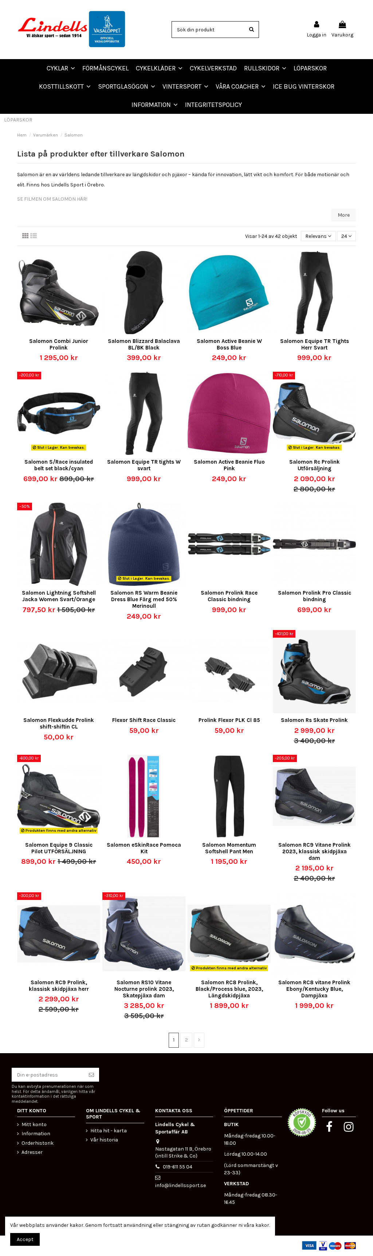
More (344, 215)
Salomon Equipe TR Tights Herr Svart (314, 344)
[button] (240, 86)
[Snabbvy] (64, 331)
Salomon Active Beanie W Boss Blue (229, 344)
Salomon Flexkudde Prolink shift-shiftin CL (58, 723)
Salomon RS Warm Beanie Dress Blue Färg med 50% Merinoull (143, 599)
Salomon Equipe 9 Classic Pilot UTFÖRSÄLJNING (59, 848)
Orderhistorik (37, 1143)
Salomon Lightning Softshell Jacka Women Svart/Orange (59, 596)
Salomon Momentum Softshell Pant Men (229, 848)
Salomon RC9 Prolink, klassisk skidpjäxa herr (59, 985)
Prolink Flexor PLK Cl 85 (229, 720)
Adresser (32, 1152)
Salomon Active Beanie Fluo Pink (229, 465)
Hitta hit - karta (108, 1131)
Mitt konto (34, 1124)
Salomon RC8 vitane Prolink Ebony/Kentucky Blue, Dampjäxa (314, 989)
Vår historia (104, 1140)
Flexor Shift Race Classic (144, 720)
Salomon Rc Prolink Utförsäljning (314, 465)
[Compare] (53, 331)
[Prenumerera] (91, 1075)
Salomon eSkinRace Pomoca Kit (144, 848)
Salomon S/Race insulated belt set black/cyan (58, 465)
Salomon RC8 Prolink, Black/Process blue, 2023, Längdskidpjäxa (229, 989)
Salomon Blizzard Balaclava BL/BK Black (144, 344)
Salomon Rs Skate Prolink (314, 720)
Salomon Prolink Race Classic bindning (229, 596)
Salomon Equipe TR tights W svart (144, 465)
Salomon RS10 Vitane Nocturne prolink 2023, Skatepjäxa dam (144, 989)
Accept (25, 1239)
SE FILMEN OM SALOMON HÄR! (52, 199)
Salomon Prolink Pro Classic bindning (314, 596)
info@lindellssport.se (180, 1185)
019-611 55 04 (177, 1167)
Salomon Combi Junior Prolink (58, 344)
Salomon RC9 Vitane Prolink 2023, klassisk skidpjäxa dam (314, 851)
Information (35, 1134)
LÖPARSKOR (18, 120)
